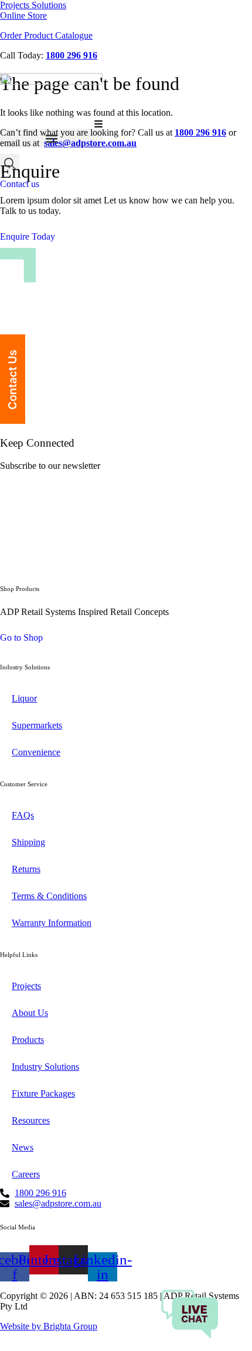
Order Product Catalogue (46, 35)
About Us (30, 1013)
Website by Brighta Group (48, 1326)
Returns (26, 869)
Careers (26, 1174)
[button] (51, 138)
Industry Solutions (45, 1067)
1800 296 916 (71, 55)
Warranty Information (51, 923)
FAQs (23, 815)
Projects (26, 986)
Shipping (28, 842)
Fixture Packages (43, 1093)
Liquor (24, 698)
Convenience (36, 752)
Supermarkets (37, 725)
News (22, 1147)
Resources (31, 1120)
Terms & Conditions (49, 896)
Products (28, 1040)
